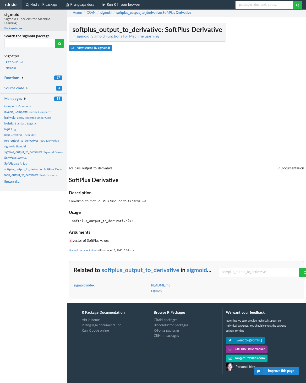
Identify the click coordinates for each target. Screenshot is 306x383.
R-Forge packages (167, 330)
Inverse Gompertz (27, 112)
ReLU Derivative (31, 140)
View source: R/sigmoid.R (93, 48)
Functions (12, 78)
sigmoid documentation (82, 250)
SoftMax (15, 157)
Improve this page (281, 371)
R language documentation (101, 325)
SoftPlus (15, 163)
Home (77, 13)
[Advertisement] (268, 94)
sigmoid (11, 67)
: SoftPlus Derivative (153, 13)
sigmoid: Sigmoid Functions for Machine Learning (117, 36)
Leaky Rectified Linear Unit (27, 117)
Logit (10, 129)
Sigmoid (15, 146)
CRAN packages (165, 320)
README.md (14, 62)
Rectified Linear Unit (20, 135)
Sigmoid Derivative (35, 152)
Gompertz (17, 106)
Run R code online (95, 330)
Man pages (13, 99)
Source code (14, 88)
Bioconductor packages (171, 325)
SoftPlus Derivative (36, 169)
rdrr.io (10, 5)
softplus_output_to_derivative (140, 270)
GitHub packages (166, 336)
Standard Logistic (20, 123)
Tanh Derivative (31, 175)
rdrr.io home (91, 320)
